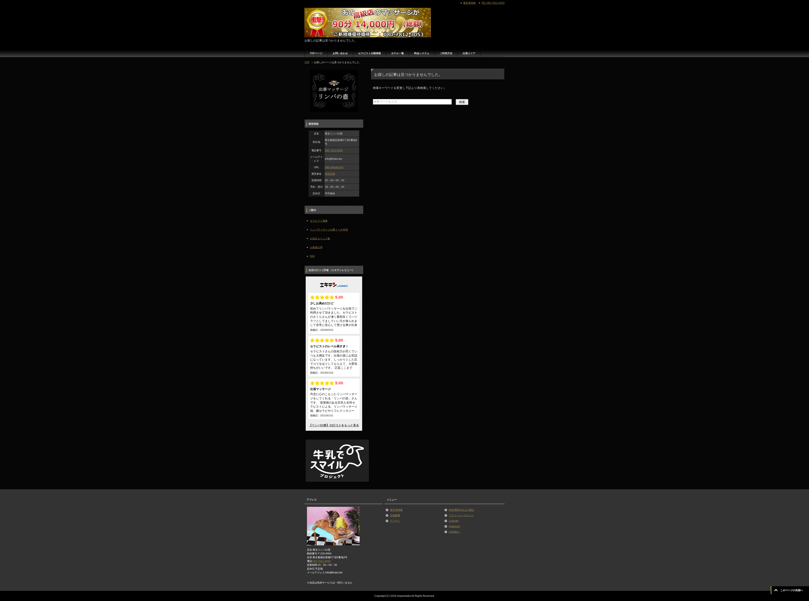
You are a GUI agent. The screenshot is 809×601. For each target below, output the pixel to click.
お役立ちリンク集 (320, 238)
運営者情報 (396, 509)
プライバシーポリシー (461, 515)
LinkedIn (454, 520)
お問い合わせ (340, 53)
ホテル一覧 (397, 53)
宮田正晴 (330, 173)
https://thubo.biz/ (334, 167)
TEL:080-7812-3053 (493, 2)
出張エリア (469, 53)
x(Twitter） (455, 531)
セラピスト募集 (319, 220)
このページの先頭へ (791, 590)
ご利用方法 (446, 53)
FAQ (312, 256)
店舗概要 (395, 515)
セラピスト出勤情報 (369, 53)
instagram (454, 526)
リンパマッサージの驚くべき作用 (329, 229)
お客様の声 (316, 247)
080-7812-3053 (334, 150)
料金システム (421, 53)
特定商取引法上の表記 (461, 509)
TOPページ (316, 53)
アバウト (395, 520)
